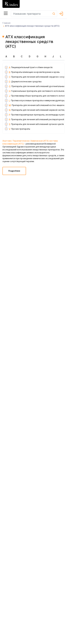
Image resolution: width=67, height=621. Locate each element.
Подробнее (14, 171)
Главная (6, 23)
